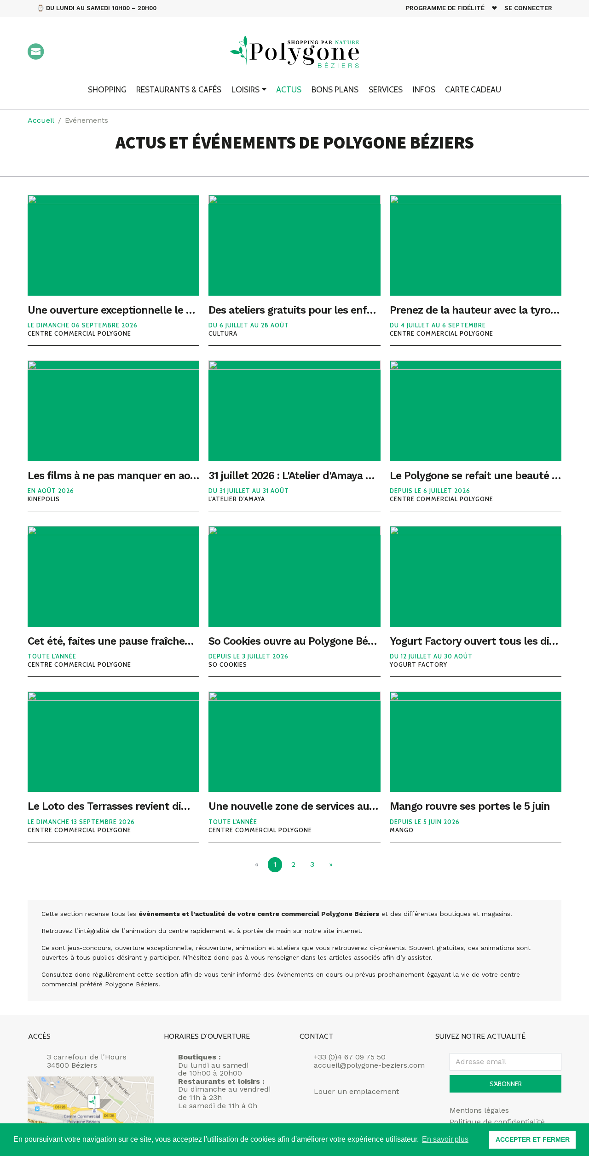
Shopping (107, 89)
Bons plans (335, 89)
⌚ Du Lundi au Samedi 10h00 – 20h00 (96, 8)
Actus (288, 89)
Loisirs (245, 89)
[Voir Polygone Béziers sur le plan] (91, 1108)
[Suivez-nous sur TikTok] (553, 52)
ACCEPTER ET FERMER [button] (533, 1139)
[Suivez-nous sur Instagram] (527, 52)
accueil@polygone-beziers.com (369, 1065)
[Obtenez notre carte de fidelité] (64, 51)
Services (386, 89)
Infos (424, 89)
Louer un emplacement (356, 1091)
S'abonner (506, 1084)
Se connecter (528, 8)
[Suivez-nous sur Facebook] (501, 52)
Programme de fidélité (445, 8)
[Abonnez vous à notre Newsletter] (36, 51)
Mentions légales (479, 1110)
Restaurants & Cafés (178, 89)
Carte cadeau (473, 89)
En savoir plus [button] (445, 1139)
